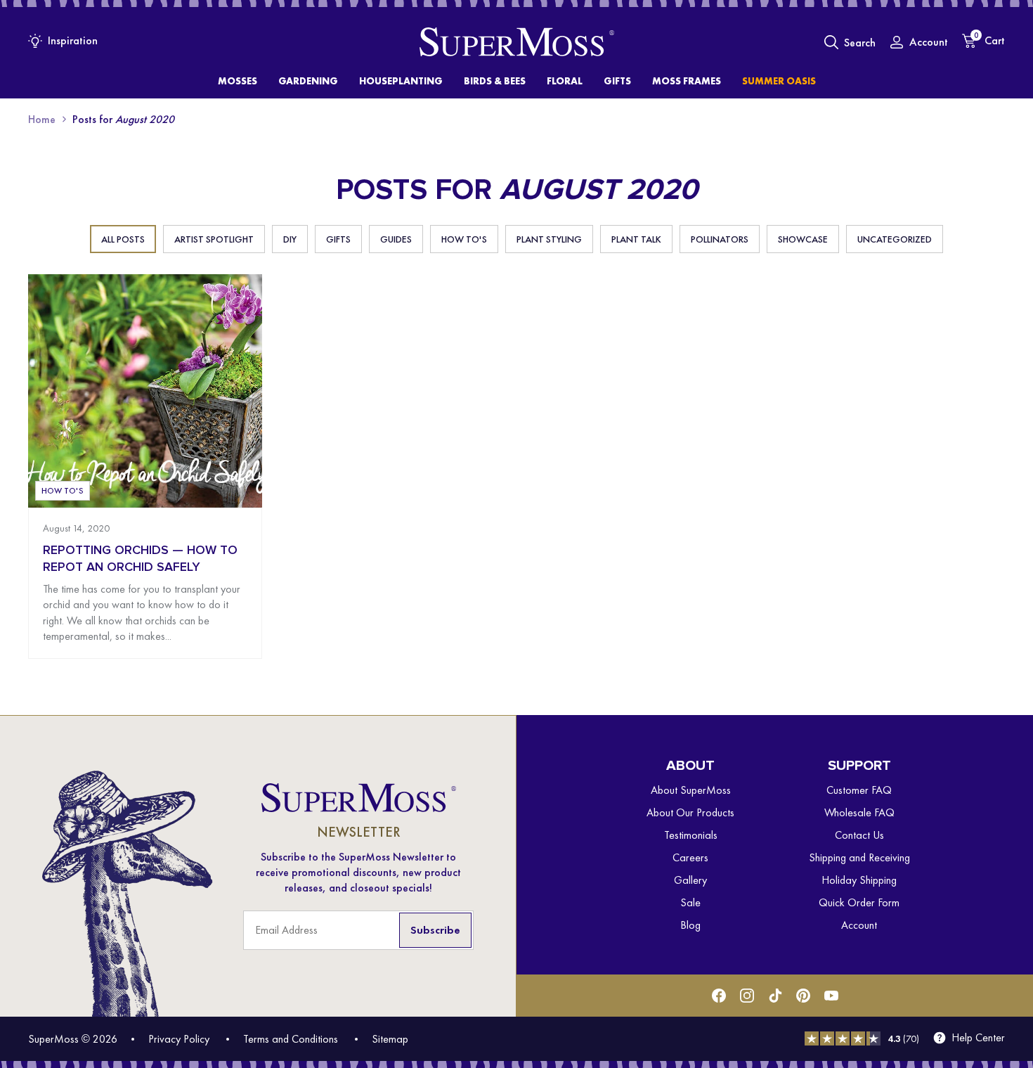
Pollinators (719, 239)
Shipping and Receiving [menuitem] (859, 857)
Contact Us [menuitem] (859, 835)
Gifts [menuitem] (617, 81)
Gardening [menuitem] (308, 81)
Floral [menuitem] (565, 81)
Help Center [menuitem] (978, 1038)
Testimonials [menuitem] (690, 835)
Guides (396, 239)
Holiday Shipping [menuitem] (859, 880)
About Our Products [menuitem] (690, 812)
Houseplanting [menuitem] (401, 81)
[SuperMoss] (517, 42)
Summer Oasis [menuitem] (779, 81)
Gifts (338, 239)
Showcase (803, 239)
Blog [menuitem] (690, 925)
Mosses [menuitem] (237, 81)
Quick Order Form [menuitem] (859, 902)
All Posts (123, 239)
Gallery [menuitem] (690, 880)
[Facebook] (719, 996)
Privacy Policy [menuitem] (178, 1038)
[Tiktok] (775, 996)
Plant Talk (636, 239)
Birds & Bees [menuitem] (495, 81)
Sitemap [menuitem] (390, 1038)
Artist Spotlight (214, 239)
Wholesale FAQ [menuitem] (859, 812)
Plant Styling (549, 239)
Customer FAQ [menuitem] (859, 790)
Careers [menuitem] (690, 857)
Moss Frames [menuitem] (686, 81)
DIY (290, 239)
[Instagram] (747, 996)
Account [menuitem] (859, 925)
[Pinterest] (803, 996)
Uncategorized (894, 239)
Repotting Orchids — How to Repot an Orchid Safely (140, 558)
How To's (464, 239)
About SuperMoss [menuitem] (691, 790)
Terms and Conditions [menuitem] (290, 1038)
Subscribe (435, 929)
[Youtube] (831, 996)
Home (42, 119)
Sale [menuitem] (690, 902)
